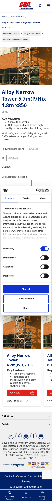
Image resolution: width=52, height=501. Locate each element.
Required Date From (13, 148)
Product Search (17, 16)
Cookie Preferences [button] (15, 476)
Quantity (6, 166)
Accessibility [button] (36, 476)
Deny (26, 308)
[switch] (44, 257)
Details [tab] (26, 198)
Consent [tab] (9, 198)
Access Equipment (11, 33)
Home (4, 16)
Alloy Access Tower (32, 33)
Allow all (26, 289)
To (3, 157)
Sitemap (26, 481)
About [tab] (42, 198)
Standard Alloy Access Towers (15, 39)
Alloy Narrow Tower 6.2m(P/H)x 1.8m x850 (21, 360)
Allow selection (26, 298)
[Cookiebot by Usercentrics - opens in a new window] (37, 190)
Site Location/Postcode (14, 176)
